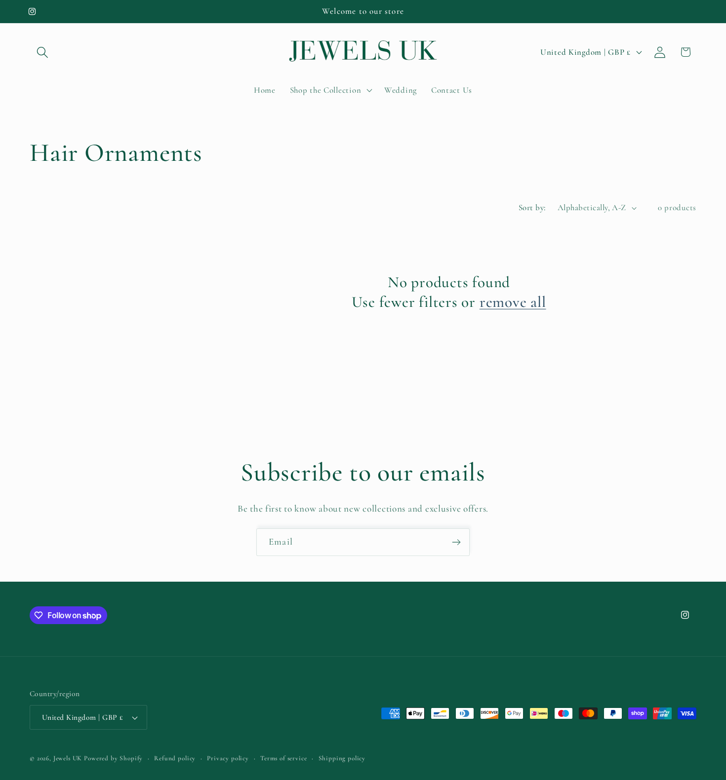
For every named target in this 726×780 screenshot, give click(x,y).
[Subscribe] (456, 542)
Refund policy (175, 758)
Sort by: (532, 207)
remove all (513, 302)
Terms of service (283, 758)
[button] (43, 52)
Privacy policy (228, 758)
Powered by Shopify (113, 758)
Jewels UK (67, 758)
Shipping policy (342, 758)
